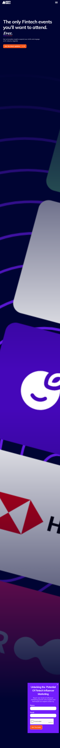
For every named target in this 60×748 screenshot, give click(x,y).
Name (32, 705)
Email (32, 712)
